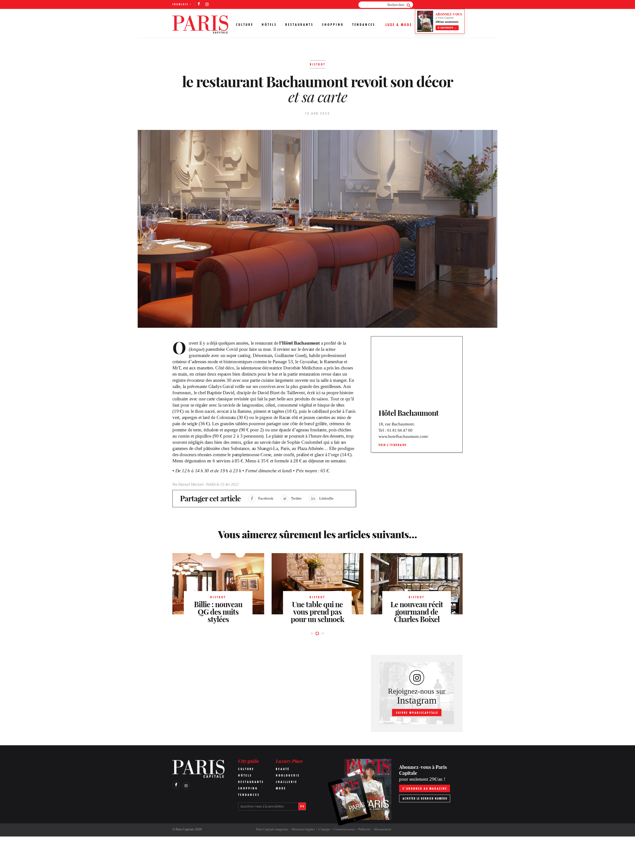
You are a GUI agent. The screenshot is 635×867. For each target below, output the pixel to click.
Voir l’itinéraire (393, 445)
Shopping (333, 24)
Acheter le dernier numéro (425, 798)
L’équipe (324, 829)
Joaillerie (286, 782)
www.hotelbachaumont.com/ (403, 436)
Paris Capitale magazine (272, 829)
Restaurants (299, 24)
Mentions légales (303, 829)
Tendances (363, 24)
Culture (244, 24)
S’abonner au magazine (425, 788)
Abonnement (382, 829)
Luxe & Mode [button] (398, 24)
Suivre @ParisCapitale (417, 713)
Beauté (283, 769)
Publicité (364, 829)
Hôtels (269, 24)
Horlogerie (288, 775)
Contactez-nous (344, 829)
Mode (281, 788)
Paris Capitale (185, 829)
